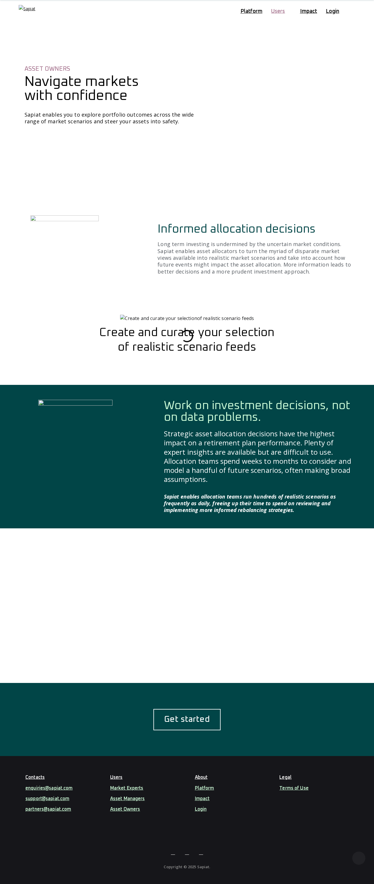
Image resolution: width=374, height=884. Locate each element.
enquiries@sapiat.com (49, 788)
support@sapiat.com (47, 798)
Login (201, 809)
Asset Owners (125, 809)
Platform (204, 788)
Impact (202, 798)
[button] (27, 336)
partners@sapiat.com (48, 809)
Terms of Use (294, 788)
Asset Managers (127, 798)
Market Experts (126, 788)
